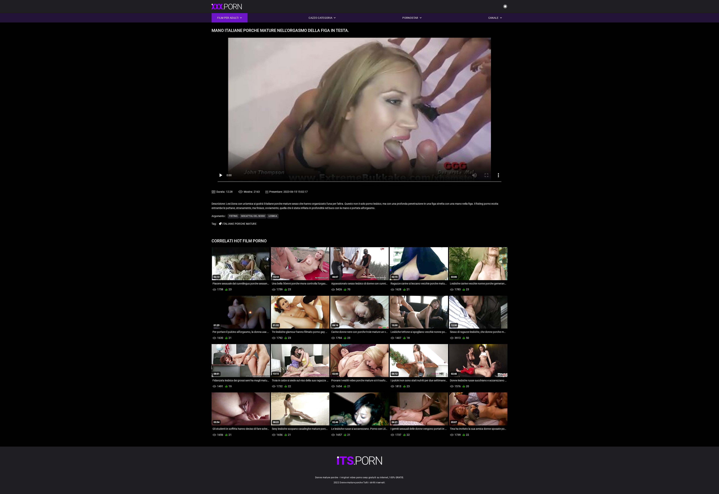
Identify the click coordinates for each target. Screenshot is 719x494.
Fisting (233, 216)
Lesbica (273, 216)
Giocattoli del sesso (253, 216)
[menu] (505, 6)
